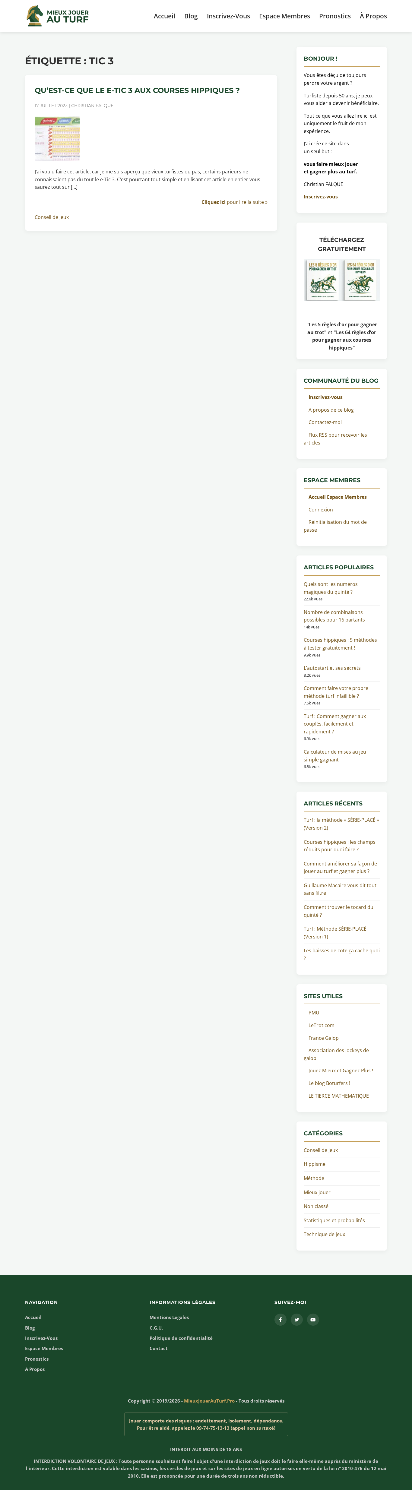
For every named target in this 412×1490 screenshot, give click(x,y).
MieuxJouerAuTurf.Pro (209, 1401)
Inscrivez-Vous (228, 16)
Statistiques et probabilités (334, 1220)
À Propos (373, 16)
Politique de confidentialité (181, 1338)
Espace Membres (284, 16)
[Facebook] (280, 1320)
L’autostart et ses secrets (332, 668)
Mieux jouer (317, 1192)
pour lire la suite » (234, 202)
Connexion (321, 509)
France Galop (324, 1038)
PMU (314, 1012)
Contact (159, 1348)
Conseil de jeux (52, 217)
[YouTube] (313, 1320)
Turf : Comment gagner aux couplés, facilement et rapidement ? (335, 724)
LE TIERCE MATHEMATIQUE (339, 1096)
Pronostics (335, 16)
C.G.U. (156, 1328)
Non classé (316, 1206)
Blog (191, 16)
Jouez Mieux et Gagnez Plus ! (341, 1070)
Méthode (314, 1178)
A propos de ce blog (331, 410)
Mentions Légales (169, 1317)
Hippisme (314, 1164)
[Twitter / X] (297, 1320)
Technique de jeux (324, 1234)
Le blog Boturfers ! (329, 1083)
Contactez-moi (325, 422)
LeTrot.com (321, 1025)
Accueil (164, 16)
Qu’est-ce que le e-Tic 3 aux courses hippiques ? (137, 90)
